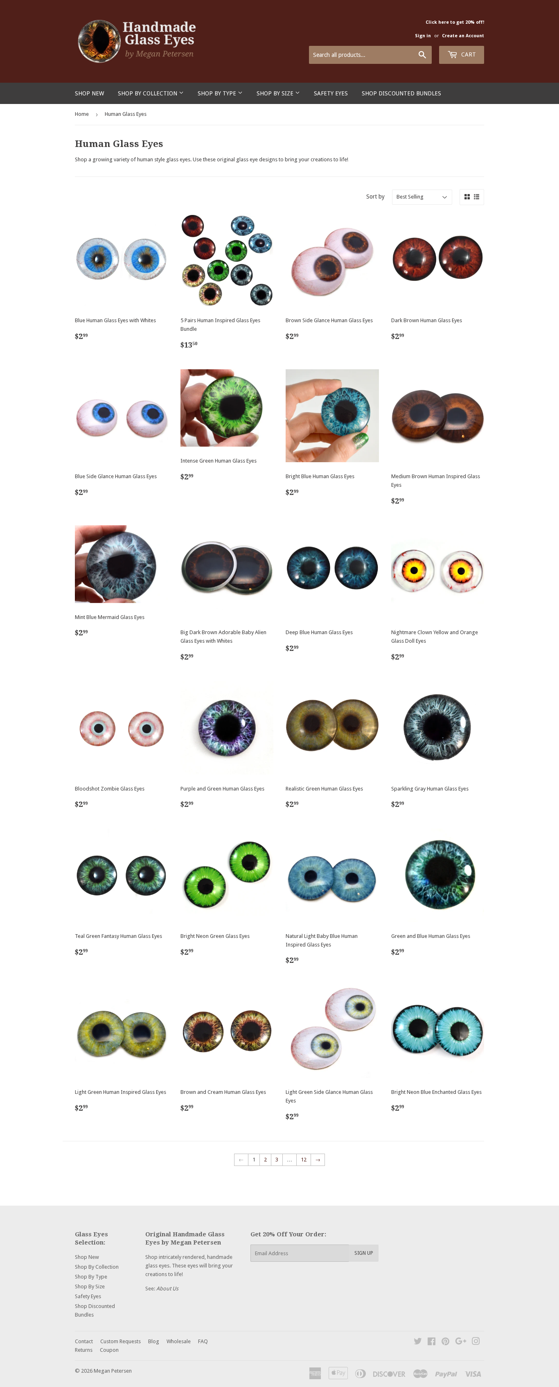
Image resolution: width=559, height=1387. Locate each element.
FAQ (203, 1341)
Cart (468, 54)
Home (82, 114)
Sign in (423, 35)
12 (304, 1160)
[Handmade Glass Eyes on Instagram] (476, 1343)
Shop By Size (276, 93)
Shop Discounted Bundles (401, 93)
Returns (83, 1350)
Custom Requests (120, 1341)
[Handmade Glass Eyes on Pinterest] (445, 1343)
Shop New (89, 93)
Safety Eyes (331, 93)
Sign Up (363, 1253)
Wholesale (179, 1341)
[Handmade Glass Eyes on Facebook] (431, 1343)
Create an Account (463, 35)
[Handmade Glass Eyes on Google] (461, 1343)
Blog (153, 1341)
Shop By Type (218, 93)
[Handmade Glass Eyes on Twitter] (418, 1343)
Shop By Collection (148, 93)
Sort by (375, 196)
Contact (84, 1341)
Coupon (109, 1350)
